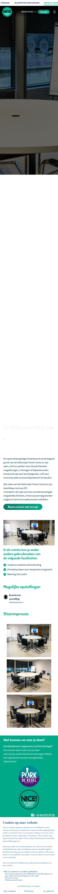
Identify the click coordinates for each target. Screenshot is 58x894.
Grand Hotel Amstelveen (27, 2)
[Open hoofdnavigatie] (54, 11)
